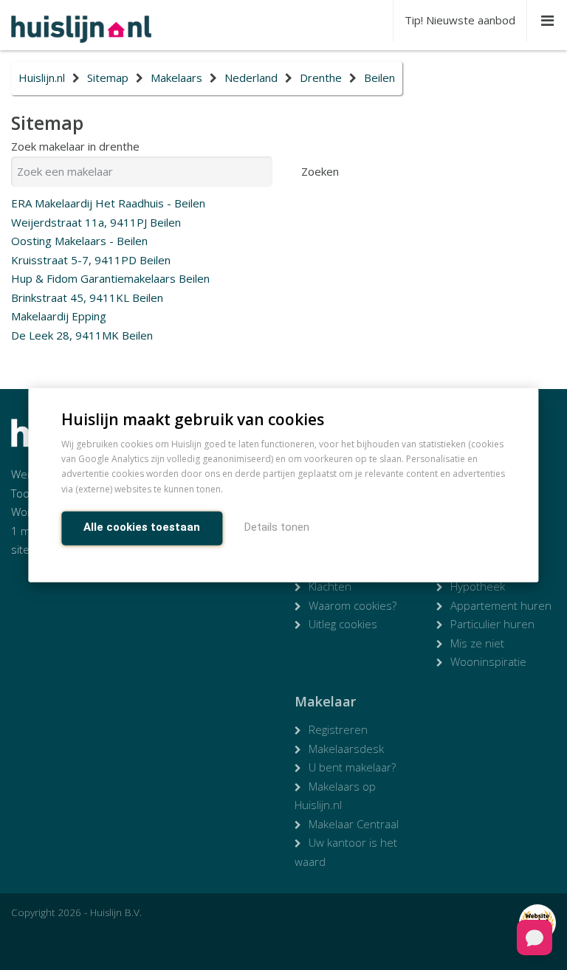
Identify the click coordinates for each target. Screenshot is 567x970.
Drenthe (321, 77)
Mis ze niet (477, 643)
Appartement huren (500, 605)
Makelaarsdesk (346, 748)
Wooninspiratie (488, 661)
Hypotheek (477, 586)
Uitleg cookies (343, 623)
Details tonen (276, 527)
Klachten (330, 586)
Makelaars (176, 77)
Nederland (251, 77)
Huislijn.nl (41, 77)
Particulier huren (492, 623)
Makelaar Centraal (354, 823)
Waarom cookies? (352, 605)
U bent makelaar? (352, 767)
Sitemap (107, 77)
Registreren (338, 729)
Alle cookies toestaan (141, 527)
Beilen (379, 77)
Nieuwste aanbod (460, 20)
